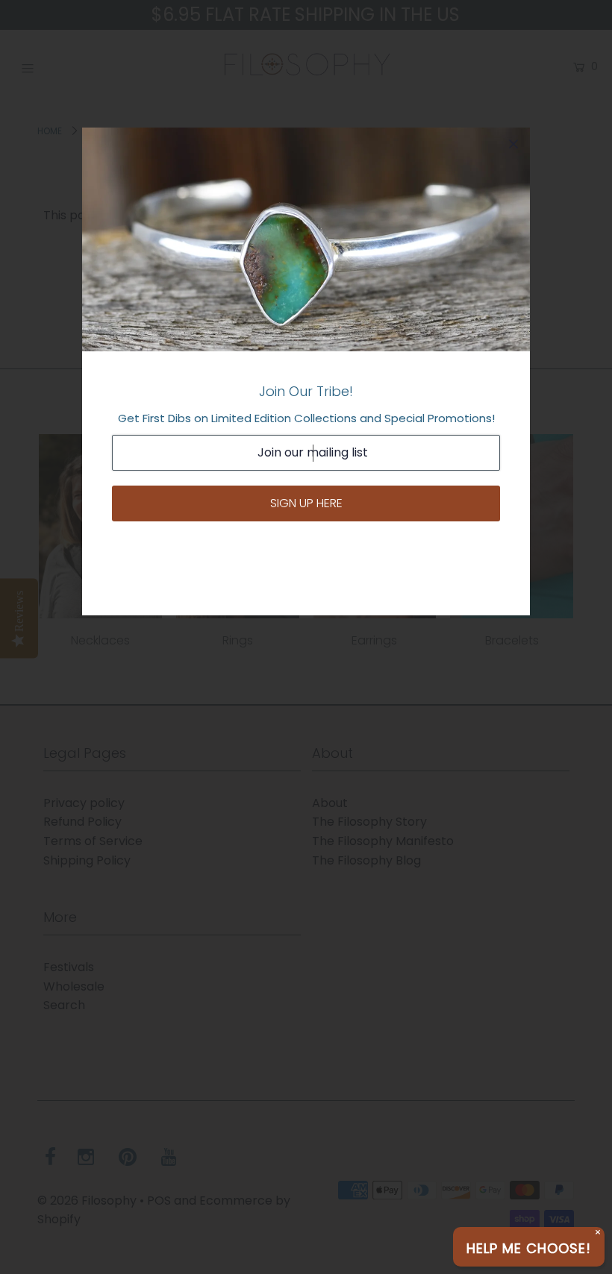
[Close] (513, 144)
